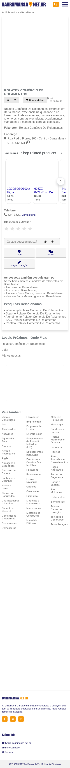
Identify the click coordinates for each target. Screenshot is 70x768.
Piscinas (55, 451)
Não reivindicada (56, 99)
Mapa (19, 254)
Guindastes (32, 491)
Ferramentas (33, 474)
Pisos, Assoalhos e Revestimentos (59, 459)
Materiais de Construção (33, 514)
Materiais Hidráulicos (57, 418)
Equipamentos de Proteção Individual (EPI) (34, 443)
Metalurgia (57, 424)
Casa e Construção (8, 418)
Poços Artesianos (57, 468)
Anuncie (9, 752)
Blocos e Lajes (6, 487)
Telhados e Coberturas (57, 518)
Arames (6, 446)
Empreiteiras (33, 421)
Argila (5, 458)
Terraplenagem (59, 524)
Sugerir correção (19, 265)
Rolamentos (57, 497)
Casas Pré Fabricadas (8, 494)
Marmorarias (33, 508)
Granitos (31, 486)
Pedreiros (56, 447)
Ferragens (32, 469)
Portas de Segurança (57, 476)
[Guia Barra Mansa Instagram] (22, 719)
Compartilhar (36, 100)
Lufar (5, 349)
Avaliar (50, 254)
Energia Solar (34, 433)
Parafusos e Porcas (57, 430)
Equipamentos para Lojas (34, 453)
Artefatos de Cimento (9, 472)
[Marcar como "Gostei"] (8, 100)
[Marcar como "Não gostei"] (15, 100)
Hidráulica (32, 495)
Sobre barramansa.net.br (18, 743)
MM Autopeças (11, 355)
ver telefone (29, 214)
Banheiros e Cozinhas (8, 479)
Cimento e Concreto (7, 509)
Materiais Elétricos (31, 522)
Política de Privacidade (51, 764)
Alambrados (8, 429)
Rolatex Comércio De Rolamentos (23, 343)
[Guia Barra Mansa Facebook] (6, 719)
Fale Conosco (12, 747)
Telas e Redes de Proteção (56, 509)
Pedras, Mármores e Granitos (58, 439)
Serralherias (58, 501)
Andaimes (7, 433)
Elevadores (32, 416)
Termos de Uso (34, 764)
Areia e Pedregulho (8, 452)
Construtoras (9, 523)
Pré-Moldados (56, 491)
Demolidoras (9, 527)
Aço (4, 424)
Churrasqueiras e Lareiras (10, 502)
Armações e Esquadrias (8, 464)
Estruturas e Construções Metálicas (33, 462)
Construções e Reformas (9, 517)
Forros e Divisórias (31, 480)
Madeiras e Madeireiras (33, 502)
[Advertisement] (35, 52)
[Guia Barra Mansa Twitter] (14, 719)
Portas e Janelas (55, 483)
